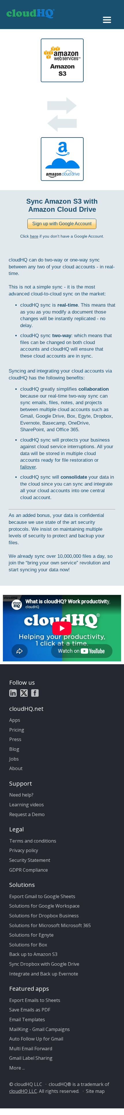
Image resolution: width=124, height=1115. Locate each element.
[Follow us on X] (24, 693)
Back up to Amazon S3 (33, 954)
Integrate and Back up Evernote (43, 974)
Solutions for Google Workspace (44, 906)
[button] (61, 224)
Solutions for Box (28, 945)
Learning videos (26, 804)
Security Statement (29, 860)
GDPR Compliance (28, 870)
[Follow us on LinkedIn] (13, 693)
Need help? (21, 795)
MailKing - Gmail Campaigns (39, 1029)
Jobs (14, 759)
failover (28, 467)
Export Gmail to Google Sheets (42, 896)
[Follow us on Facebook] (35, 693)
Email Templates (27, 1019)
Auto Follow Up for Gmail (36, 1039)
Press (15, 739)
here (34, 236)
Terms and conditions (32, 841)
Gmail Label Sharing (30, 1058)
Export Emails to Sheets (34, 1000)
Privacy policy (23, 850)
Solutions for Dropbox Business (44, 915)
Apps (14, 720)
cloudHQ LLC (23, 1091)
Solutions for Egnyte (31, 935)
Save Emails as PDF (29, 1010)
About (15, 768)
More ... (17, 1068)
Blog (14, 749)
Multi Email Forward (30, 1048)
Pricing (16, 730)
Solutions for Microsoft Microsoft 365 (50, 925)
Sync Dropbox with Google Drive (44, 964)
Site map (95, 1091)
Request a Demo (27, 814)
